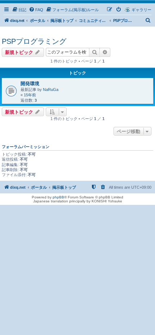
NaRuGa (50, 89)
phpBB (58, 197)
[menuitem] (19, 9)
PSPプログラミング (34, 41)
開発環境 (30, 83)
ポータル (37, 20)
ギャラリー (141, 10)
